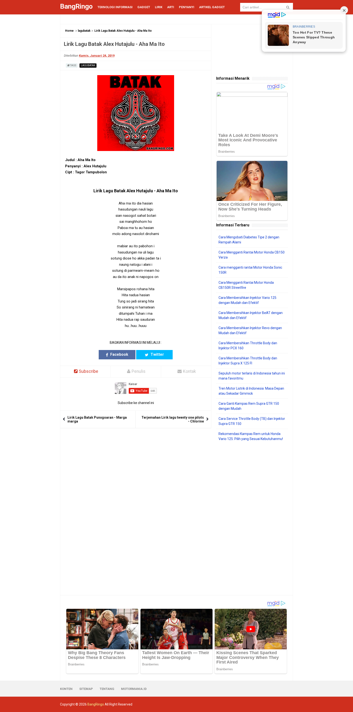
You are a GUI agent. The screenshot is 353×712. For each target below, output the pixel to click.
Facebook (118, 354)
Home (69, 30)
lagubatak (84, 30)
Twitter (157, 354)
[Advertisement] (252, 518)
